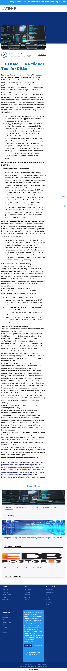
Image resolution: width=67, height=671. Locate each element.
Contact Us (6, 599)
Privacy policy (31, 666)
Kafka (47, 604)
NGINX (48, 597)
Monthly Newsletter (8, 625)
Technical (27, 592)
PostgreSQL (49, 590)
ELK (47, 595)
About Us (5, 590)
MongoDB (49, 602)
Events (4, 632)
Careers (5, 592)
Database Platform (15, 56)
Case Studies (6, 617)
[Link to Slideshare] (36, 658)
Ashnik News (6, 630)
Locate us (29, 650)
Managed (27, 597)
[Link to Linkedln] (31, 658)
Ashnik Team (21, 54)
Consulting (27, 590)
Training (26, 599)
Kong (47, 607)
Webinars (5, 615)
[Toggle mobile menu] (64, 8)
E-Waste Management (41, 666)
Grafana (48, 599)
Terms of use (23, 666)
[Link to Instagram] (29, 658)
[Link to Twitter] (26, 659)
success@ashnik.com (33, 652)
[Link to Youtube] (33, 658)
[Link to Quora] (38, 658)
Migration (27, 595)
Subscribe (28, 645)
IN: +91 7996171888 (31, 655)
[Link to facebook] (24, 658)
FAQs (4, 597)
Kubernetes (49, 592)
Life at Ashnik (6, 595)
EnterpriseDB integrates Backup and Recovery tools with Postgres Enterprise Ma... (33, 538)
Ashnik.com (33, 664)
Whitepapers (6, 622)
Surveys (4, 627)
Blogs (4, 620)
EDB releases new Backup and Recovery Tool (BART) (23, 568)
